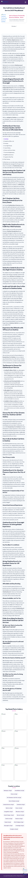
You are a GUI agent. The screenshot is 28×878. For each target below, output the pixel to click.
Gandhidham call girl (19, 790)
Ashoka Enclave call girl (8, 804)
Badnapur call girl (8, 790)
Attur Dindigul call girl (18, 822)
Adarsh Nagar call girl (9, 815)
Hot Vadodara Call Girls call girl (14, 797)
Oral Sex (6, 139)
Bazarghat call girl (8, 825)
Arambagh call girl (20, 825)
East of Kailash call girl (14, 801)
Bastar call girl (9, 808)
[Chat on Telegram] (25, 870)
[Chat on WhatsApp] (25, 874)
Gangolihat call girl (8, 811)
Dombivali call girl (21, 804)
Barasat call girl (20, 815)
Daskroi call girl (8, 818)
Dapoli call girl (8, 822)
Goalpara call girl (14, 829)
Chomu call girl (14, 794)
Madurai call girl (19, 818)
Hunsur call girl (19, 808)
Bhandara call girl (20, 811)
